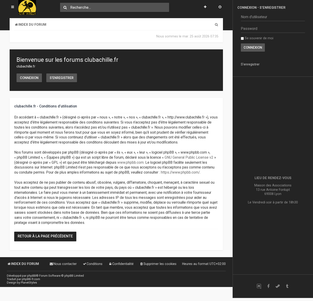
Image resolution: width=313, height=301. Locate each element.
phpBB (31, 275)
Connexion (29, 78)
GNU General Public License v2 (189, 157)
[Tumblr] (287, 286)
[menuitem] (220, 7)
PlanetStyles (29, 282)
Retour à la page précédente (45, 236)
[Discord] (259, 286)
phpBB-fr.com (31, 279)
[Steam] (278, 286)
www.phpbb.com (130, 162)
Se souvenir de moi (258, 38)
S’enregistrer (62, 78)
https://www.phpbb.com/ (180, 172)
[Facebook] (268, 286)
